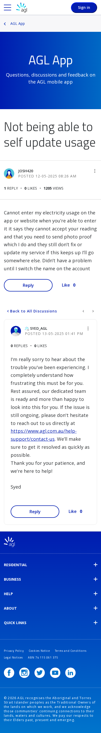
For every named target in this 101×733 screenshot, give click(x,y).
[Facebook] (9, 673)
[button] (94, 171)
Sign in (84, 7)
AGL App (17, 23)
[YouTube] (55, 673)
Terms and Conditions (70, 651)
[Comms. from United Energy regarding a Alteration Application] (83, 311)
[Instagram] (24, 673)
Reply (28, 285)
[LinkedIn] (70, 673)
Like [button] (66, 285)
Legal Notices (13, 657)
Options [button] (98, 19)
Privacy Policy (14, 651)
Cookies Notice (39, 651)
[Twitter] (39, 673)
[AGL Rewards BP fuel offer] (92, 311)
